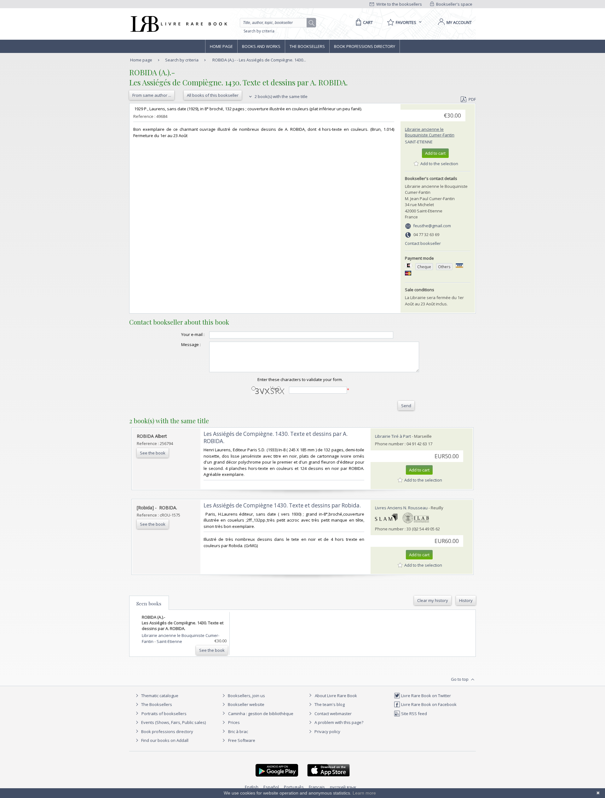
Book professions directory (364, 46)
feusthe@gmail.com (432, 225)
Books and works (261, 46)
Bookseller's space (453, 4)
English (251, 787)
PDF (472, 99)
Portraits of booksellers (164, 713)
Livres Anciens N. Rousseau (401, 508)
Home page (221, 46)
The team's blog (329, 704)
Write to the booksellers (398, 4)
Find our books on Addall (164, 740)
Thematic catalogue (159, 695)
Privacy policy (327, 731)
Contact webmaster (333, 713)
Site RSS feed (413, 713)
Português (294, 787)
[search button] (311, 23)
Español (271, 787)
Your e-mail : (193, 334)
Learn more (364, 792)
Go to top (460, 679)
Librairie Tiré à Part (393, 436)
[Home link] (178, 24)
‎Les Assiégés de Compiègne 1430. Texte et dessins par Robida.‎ (282, 505)
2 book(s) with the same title (281, 96)
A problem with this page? (338, 722)
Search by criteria (259, 31)
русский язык (343, 787)
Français (317, 787)
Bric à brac (238, 731)
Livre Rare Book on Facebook (428, 704)
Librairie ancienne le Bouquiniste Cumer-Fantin (429, 132)
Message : (191, 344)
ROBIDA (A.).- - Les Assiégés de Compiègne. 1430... (259, 60)
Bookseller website (245, 704)
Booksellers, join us (246, 695)
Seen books (148, 603)
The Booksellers (307, 46)
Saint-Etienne (419, 142)
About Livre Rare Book (336, 695)
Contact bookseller (423, 243)
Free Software (241, 740)
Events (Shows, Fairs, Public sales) (173, 722)
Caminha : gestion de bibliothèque (260, 713)
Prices (234, 722)
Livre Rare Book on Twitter (425, 695)
